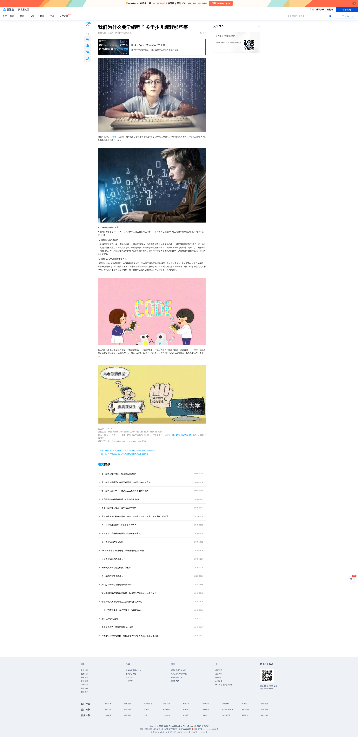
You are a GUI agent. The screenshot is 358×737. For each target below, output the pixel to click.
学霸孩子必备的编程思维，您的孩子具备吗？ (121, 499)
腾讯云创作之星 (176, 677)
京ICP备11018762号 (199, 732)
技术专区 (84, 692)
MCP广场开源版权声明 (224, 684)
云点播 (185, 715)
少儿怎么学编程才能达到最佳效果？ (117, 584)
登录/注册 (347, 9)
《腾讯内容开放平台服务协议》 (184, 434)
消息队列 (166, 703)
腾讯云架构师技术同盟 (179, 673)
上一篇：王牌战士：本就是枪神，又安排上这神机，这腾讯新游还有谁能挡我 (126, 450)
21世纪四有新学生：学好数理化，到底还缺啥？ (122, 610)
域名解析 (225, 703)
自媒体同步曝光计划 (133, 670)
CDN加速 (166, 709)
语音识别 (264, 709)
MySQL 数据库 (227, 709)
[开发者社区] (23, 9)
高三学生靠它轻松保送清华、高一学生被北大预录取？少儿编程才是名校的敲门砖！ (136, 516)
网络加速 (186, 703)
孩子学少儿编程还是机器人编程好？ (117, 567)
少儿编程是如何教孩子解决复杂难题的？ (119, 473)
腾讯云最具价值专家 (178, 670)
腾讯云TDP (175, 681)
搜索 (330, 16)
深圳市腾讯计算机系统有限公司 (152, 729)
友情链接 (218, 681)
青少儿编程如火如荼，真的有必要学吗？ (119, 507)
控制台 (330, 9)
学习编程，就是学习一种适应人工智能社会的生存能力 (125, 490)
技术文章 (84, 670)
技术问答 (84, 673)
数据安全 (108, 715)
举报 (204, 32)
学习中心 (84, 684)
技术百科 (84, 688)
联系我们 (218, 677)
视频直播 (264, 703)
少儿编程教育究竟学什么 (112, 576)
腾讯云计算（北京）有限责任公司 (163, 732)
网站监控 (245, 715)
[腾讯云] (8, 9)
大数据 (205, 715)
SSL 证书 (245, 709)
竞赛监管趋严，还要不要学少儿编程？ (118, 627)
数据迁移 (264, 715)
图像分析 (205, 709)
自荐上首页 (130, 677)
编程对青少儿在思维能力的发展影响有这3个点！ (123, 601)
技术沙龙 (84, 677)
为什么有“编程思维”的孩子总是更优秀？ (119, 524)
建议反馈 (320, 9)
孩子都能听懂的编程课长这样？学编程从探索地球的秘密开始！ (129, 593)
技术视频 (84, 681)
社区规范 (218, 670)
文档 (312, 9)
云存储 (244, 703)
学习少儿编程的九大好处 (112, 541)
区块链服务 (148, 703)
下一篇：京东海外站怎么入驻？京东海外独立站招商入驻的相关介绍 (123, 453)
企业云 (146, 709)
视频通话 (186, 709)
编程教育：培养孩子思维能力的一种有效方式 (121, 533)
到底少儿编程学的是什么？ (113, 558)
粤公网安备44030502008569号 (206, 729)
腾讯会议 (127, 709)
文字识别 (166, 715)
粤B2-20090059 (185, 729)
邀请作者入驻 (131, 673)
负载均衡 (127, 715)
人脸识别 (108, 709)
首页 (5, 16)
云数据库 (205, 703)
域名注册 (108, 703)
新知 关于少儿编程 (110, 618)
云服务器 (127, 703)
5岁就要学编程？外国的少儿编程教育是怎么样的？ (124, 550)
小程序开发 (226, 715)
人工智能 (112, 136)
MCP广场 (64, 16)
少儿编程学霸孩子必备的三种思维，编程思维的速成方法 (126, 482)
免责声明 (218, 673)
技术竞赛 (129, 681)
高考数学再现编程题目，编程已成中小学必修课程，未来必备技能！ (131, 635)
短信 (145, 715)
